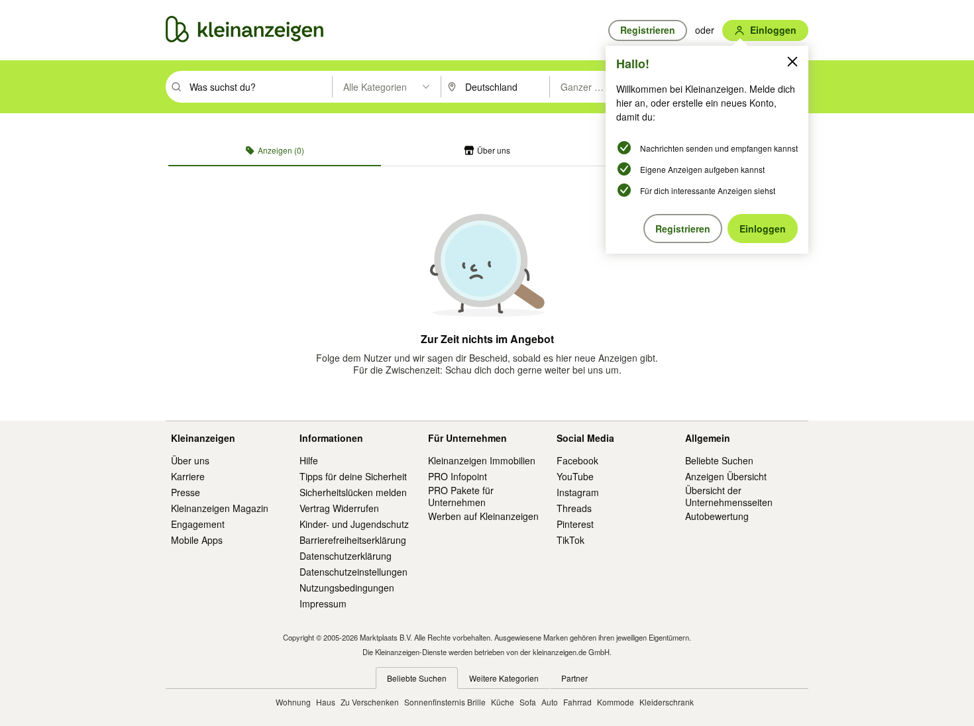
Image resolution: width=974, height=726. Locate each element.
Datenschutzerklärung (345, 555)
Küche (502, 701)
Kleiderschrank (666, 701)
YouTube (575, 476)
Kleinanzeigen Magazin (219, 508)
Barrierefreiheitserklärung (352, 539)
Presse (185, 492)
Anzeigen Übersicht (726, 476)
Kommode (615, 701)
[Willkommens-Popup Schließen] (792, 61)
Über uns (190, 460)
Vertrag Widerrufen (339, 508)
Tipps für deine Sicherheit (353, 476)
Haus (325, 701)
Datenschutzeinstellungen (353, 571)
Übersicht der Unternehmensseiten (729, 496)
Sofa (527, 701)
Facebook (577, 460)
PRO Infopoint (457, 476)
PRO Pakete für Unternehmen (461, 496)
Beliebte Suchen (719, 460)
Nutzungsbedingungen (346, 587)
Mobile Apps (197, 539)
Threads (574, 508)
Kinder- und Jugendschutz (354, 524)
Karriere (188, 476)
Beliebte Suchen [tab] (417, 678)
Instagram (578, 492)
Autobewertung (717, 516)
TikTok (570, 539)
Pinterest (575, 524)
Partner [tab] (574, 678)
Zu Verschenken (370, 701)
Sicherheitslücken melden (353, 492)
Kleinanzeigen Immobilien (481, 460)
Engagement (198, 524)
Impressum (323, 603)
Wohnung (293, 701)
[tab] (274, 150)
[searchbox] (259, 87)
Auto (549, 701)
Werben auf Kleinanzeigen (483, 516)
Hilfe (308, 460)
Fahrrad (577, 701)
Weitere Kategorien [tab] (504, 678)
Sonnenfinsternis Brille (445, 701)
